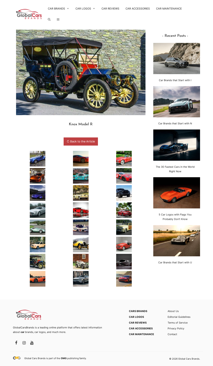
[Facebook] (16, 343)
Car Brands (56, 8)
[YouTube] (31, 343)
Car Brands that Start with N (175, 123)
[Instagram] (24, 343)
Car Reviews (110, 8)
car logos (40, 332)
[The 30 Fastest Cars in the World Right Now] (176, 145)
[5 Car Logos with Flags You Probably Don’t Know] (176, 193)
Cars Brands (138, 311)
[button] (49, 19)
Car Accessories (138, 8)
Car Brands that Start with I (175, 80)
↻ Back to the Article (81, 141)
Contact (172, 334)
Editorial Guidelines (179, 316)
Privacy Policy (176, 328)
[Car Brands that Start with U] (176, 241)
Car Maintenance (169, 8)
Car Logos (83, 8)
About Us (173, 311)
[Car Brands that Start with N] (176, 102)
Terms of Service (178, 322)
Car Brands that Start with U (175, 262)
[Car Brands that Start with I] (176, 59)
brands (27, 332)
